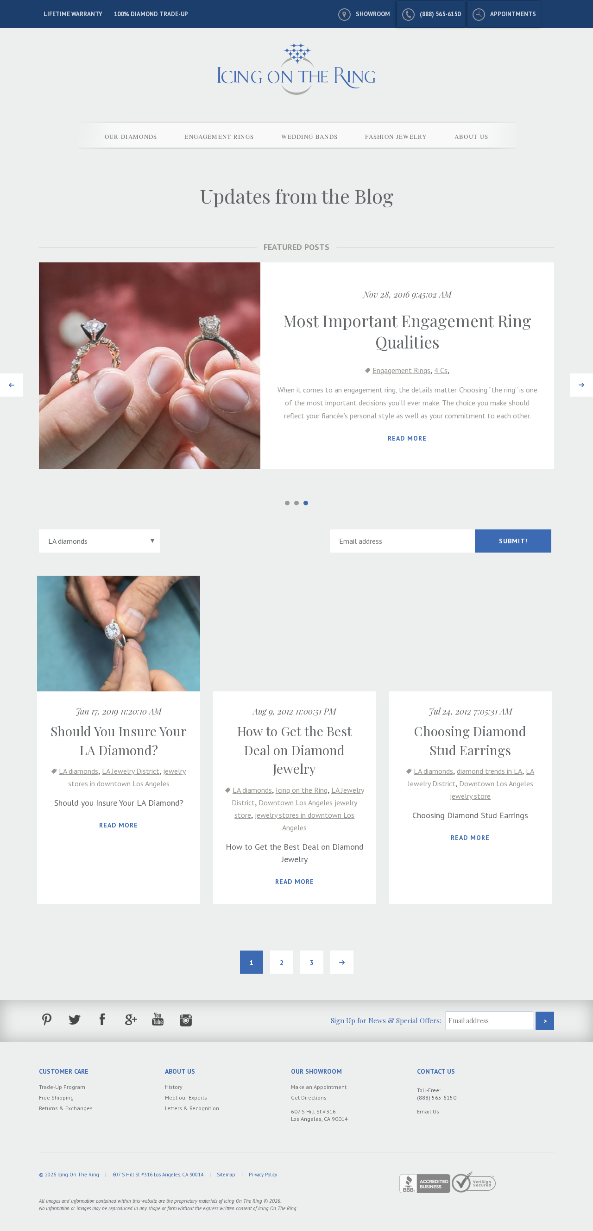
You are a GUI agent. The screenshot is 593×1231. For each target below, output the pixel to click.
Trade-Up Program (62, 1086)
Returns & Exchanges (66, 1108)
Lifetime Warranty (73, 14)
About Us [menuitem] (471, 136)
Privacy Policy (263, 1174)
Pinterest (47, 1020)
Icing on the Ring (302, 790)
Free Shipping (56, 1097)
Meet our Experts (186, 1097)
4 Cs (441, 370)
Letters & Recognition (192, 1108)
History (174, 1086)
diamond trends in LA (489, 771)
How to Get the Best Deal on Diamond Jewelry (294, 749)
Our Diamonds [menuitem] (131, 136)
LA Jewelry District (130, 771)
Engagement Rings (401, 370)
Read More (407, 438)
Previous (11, 379)
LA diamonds (78, 771)
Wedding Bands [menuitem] (309, 136)
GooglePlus (130, 1020)
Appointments (513, 14)
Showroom (373, 14)
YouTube (158, 1020)
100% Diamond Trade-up (151, 14)
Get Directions (309, 1097)
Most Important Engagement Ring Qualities (407, 331)
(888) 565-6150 (440, 14)
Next (578, 379)
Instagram (186, 1020)
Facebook (103, 1020)
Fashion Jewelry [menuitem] (396, 136)
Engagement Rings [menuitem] (219, 136)
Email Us (428, 1111)
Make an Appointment (319, 1086)
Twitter (75, 1020)
